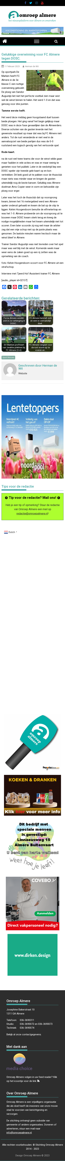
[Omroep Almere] (4, 40)
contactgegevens (31, 1034)
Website (22, 373)
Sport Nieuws (8, 357)
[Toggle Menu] (36, 41)
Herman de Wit (32, 66)
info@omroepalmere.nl (19, 1132)
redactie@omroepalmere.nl (32, 513)
